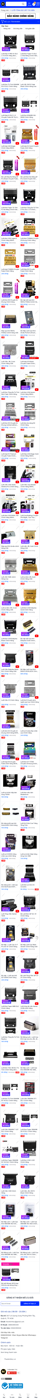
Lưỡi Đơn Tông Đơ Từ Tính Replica (10, 1038)
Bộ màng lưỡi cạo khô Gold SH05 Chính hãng (9, 824)
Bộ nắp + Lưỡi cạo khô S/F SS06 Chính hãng (9, 976)
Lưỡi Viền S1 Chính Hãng (10, 700)
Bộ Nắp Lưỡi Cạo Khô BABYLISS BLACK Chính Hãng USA (29, 670)
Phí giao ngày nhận (8, 1349)
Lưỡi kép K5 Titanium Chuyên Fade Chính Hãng (8, 455)
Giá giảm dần (30, 28)
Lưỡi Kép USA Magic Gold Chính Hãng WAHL (29, 455)
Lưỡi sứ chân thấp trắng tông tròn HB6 (29, 855)
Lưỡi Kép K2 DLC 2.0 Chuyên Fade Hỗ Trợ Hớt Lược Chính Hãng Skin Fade (10, 116)
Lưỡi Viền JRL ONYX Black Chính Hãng (28, 1192)
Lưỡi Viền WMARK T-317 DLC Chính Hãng (9, 1130)
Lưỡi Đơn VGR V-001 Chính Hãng (28, 1161)
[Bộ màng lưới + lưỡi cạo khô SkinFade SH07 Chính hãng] (10, 873)
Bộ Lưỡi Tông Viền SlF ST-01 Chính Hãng (30, 976)
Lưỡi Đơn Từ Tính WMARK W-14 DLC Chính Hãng (10, 1099)
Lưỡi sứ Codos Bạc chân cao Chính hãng (29, 732)
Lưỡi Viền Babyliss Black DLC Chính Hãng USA (9, 670)
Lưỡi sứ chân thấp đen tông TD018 (9, 793)
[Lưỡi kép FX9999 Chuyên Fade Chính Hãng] (10, 257)
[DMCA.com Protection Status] (6, 1378)
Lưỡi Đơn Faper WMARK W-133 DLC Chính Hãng (9, 1161)
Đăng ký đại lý (30, 1303)
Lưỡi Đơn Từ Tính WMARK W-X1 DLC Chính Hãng (10, 85)
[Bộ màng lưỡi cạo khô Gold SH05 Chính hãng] (10, 811)
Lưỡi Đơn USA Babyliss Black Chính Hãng (9, 639)
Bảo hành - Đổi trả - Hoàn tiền (12, 1346)
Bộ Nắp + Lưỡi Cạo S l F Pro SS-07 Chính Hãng (9, 945)
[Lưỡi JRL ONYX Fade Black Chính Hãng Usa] (30, 72)
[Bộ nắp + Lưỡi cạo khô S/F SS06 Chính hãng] (10, 963)
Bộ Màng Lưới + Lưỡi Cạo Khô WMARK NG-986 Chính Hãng (10, 1253)
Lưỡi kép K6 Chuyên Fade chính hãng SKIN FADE (9, 763)
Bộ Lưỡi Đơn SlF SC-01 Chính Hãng (28, 915)
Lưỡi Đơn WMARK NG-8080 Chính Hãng (28, 116)
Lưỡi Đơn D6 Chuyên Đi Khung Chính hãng (9, 301)
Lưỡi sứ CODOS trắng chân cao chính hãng (8, 855)
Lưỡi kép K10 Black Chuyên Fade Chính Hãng (28, 362)
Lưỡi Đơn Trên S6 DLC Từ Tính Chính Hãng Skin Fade (10, 1069)
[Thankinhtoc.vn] (3, 5)
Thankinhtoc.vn (10, 1359)
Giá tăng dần (17, 28)
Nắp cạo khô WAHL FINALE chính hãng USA (9, 332)
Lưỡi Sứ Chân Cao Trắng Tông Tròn (29, 824)
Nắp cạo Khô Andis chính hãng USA (10, 547)
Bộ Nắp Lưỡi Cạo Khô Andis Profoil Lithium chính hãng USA (28, 332)
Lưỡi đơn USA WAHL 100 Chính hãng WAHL (9, 516)
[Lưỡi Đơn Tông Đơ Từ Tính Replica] (10, 1025)
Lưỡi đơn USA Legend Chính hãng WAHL (9, 239)
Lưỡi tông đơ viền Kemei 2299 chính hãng (29, 1007)
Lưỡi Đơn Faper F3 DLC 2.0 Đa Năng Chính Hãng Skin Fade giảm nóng (29, 55)
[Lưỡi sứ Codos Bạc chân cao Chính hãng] (30, 719)
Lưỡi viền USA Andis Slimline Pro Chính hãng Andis (9, 486)
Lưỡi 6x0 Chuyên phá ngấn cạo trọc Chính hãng (30, 701)
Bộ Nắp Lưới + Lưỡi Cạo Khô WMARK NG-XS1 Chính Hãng (9, 1223)
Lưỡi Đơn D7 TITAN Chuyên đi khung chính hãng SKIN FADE (29, 763)
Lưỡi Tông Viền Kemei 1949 (9, 915)
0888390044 (13, 1325)
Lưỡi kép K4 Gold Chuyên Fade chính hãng (30, 147)
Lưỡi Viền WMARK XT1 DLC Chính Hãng (28, 1099)
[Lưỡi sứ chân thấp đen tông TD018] (10, 780)
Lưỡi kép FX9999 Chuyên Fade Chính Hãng (10, 270)
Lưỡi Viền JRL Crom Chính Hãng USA (8, 362)
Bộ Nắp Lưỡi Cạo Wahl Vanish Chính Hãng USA (29, 945)
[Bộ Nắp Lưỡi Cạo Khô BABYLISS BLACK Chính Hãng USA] (30, 657)
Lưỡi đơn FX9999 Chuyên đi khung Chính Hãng (30, 239)
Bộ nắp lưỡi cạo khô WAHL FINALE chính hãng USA (30, 301)
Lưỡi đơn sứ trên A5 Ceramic (27, 886)
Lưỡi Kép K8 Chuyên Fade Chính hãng (28, 270)
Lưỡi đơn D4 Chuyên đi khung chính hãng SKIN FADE (9, 732)
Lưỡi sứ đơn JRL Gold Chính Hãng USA (28, 578)
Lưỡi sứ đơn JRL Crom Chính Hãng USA (9, 609)
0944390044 (16, 1328)
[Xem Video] (17, 143)
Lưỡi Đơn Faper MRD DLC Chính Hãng (10, 1007)
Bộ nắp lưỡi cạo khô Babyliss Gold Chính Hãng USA (28, 640)
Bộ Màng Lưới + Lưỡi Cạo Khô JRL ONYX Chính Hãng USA (29, 1253)
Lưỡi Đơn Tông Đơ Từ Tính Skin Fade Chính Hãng (10, 393)
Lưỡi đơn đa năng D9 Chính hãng (28, 424)
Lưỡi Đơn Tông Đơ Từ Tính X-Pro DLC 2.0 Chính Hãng (30, 209)
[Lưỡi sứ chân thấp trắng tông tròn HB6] (30, 842)
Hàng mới (7, 28)
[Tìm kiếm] (23, 4)
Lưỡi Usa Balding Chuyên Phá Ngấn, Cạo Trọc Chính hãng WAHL (29, 516)
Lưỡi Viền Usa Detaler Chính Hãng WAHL (28, 485)
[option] (20, 16)
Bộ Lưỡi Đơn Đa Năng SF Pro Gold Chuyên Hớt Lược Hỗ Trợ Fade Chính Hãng (29, 178)
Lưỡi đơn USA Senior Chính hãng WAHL (28, 393)
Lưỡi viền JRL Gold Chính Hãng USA (29, 547)
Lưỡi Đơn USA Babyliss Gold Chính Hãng (28, 609)
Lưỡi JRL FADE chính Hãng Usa (8, 578)
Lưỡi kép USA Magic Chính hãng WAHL (8, 147)
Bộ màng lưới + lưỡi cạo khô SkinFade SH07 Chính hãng (9, 886)
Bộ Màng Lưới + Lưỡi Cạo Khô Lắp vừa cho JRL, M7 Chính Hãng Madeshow (29, 1038)
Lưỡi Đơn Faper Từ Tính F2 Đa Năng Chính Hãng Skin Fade (9, 209)
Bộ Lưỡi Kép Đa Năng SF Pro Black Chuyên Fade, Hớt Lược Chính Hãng (9, 178)
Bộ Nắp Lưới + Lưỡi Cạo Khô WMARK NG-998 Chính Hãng (29, 1069)
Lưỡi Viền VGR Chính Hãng (8, 1192)
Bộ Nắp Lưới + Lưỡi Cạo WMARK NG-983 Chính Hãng (29, 1223)
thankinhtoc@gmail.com (15, 1322)
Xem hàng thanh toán (9, 1352)
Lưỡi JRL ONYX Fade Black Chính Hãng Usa (28, 85)
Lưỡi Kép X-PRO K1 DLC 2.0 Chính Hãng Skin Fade (9, 55)
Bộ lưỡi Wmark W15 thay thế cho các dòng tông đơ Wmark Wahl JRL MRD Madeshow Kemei (10, 1284)
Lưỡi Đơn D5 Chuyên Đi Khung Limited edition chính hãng (9, 424)
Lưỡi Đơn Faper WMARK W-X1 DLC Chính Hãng (29, 1130)
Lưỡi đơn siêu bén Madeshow (27, 793)
